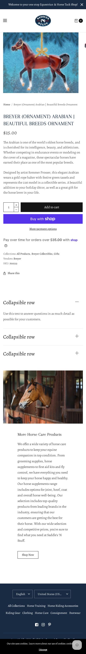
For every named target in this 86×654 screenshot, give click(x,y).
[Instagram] (43, 625)
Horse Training (36, 606)
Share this (14, 273)
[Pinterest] (49, 625)
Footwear (74, 613)
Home (6, 104)
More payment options (43, 229)
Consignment (59, 613)
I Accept (43, 649)
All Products (23, 253)
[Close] (82, 4)
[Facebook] (36, 625)
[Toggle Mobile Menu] (7, 20)
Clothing (27, 613)
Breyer (17, 258)
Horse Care (41, 613)
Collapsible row (19, 302)
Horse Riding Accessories (63, 606)
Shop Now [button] (28, 555)
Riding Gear (13, 613)
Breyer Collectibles (42, 253)
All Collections (16, 606)
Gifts (56, 253)
